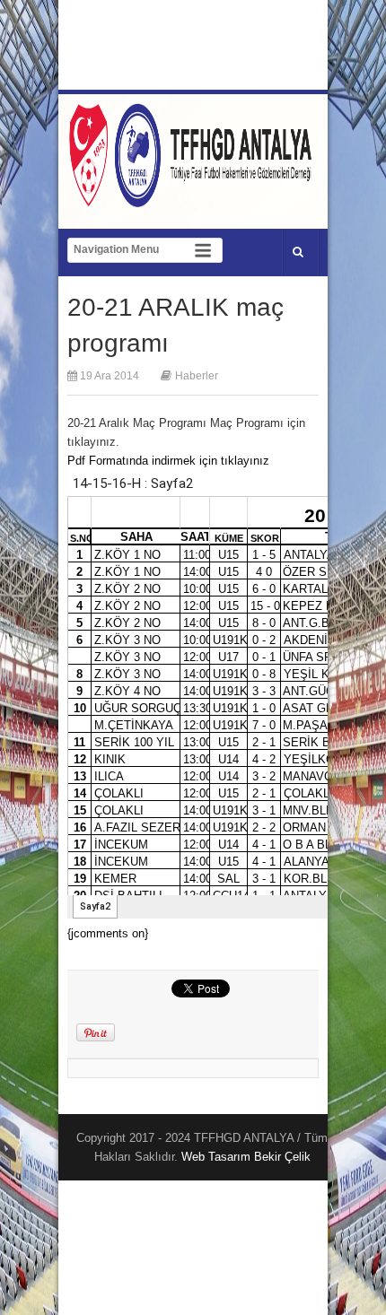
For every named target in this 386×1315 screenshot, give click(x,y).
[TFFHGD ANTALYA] (193, 196)
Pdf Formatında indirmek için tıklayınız (168, 460)
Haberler (196, 376)
